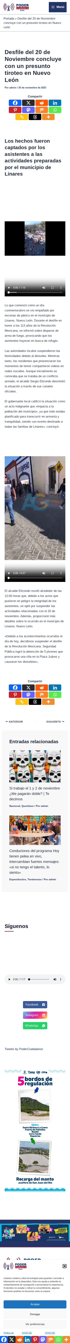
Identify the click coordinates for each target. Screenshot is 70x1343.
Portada (9, 18)
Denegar (35, 1314)
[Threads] (35, 117)
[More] (48, 117)
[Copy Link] (21, 117)
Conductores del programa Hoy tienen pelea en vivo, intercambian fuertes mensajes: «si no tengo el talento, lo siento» (34, 861)
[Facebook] (15, 103)
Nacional (14, 805)
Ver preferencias (35, 1324)
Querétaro (28, 805)
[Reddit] (41, 103)
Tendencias (34, 879)
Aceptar (35, 1304)
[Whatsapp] (55, 110)
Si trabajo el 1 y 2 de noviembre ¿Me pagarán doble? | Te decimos (34, 793)
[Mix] (41, 110)
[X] (28, 103)
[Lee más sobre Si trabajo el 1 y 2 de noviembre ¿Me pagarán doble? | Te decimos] (35, 766)
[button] (64, 1266)
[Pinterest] (15, 110)
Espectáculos (17, 879)
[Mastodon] (28, 110)
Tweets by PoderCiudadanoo (24, 1049)
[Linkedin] (55, 103)
